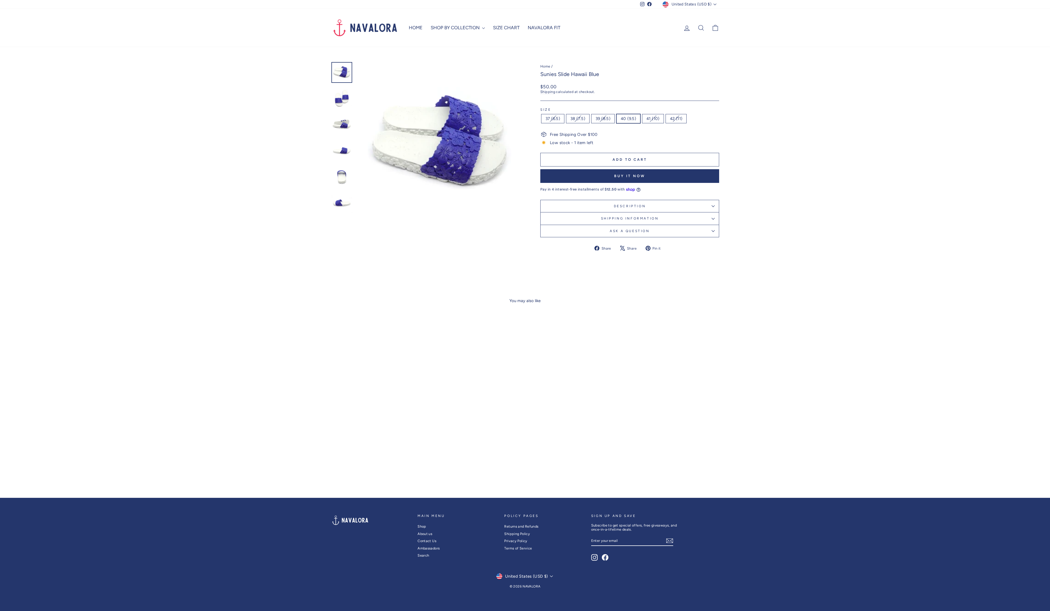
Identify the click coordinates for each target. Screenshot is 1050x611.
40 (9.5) (628, 118)
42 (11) (676, 118)
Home (415, 27)
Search (423, 555)
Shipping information (630, 218)
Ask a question (629, 231)
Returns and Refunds (521, 526)
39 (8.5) (603, 118)
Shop (422, 526)
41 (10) (653, 118)
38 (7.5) (577, 118)
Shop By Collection (456, 27)
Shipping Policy (517, 534)
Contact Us (427, 541)
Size (545, 110)
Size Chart (506, 27)
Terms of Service (518, 548)
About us (425, 534)
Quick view (377, 450)
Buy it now (629, 176)
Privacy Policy (515, 541)
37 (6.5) (553, 118)
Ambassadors (429, 548)
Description (630, 206)
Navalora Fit (544, 27)
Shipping (547, 92)
